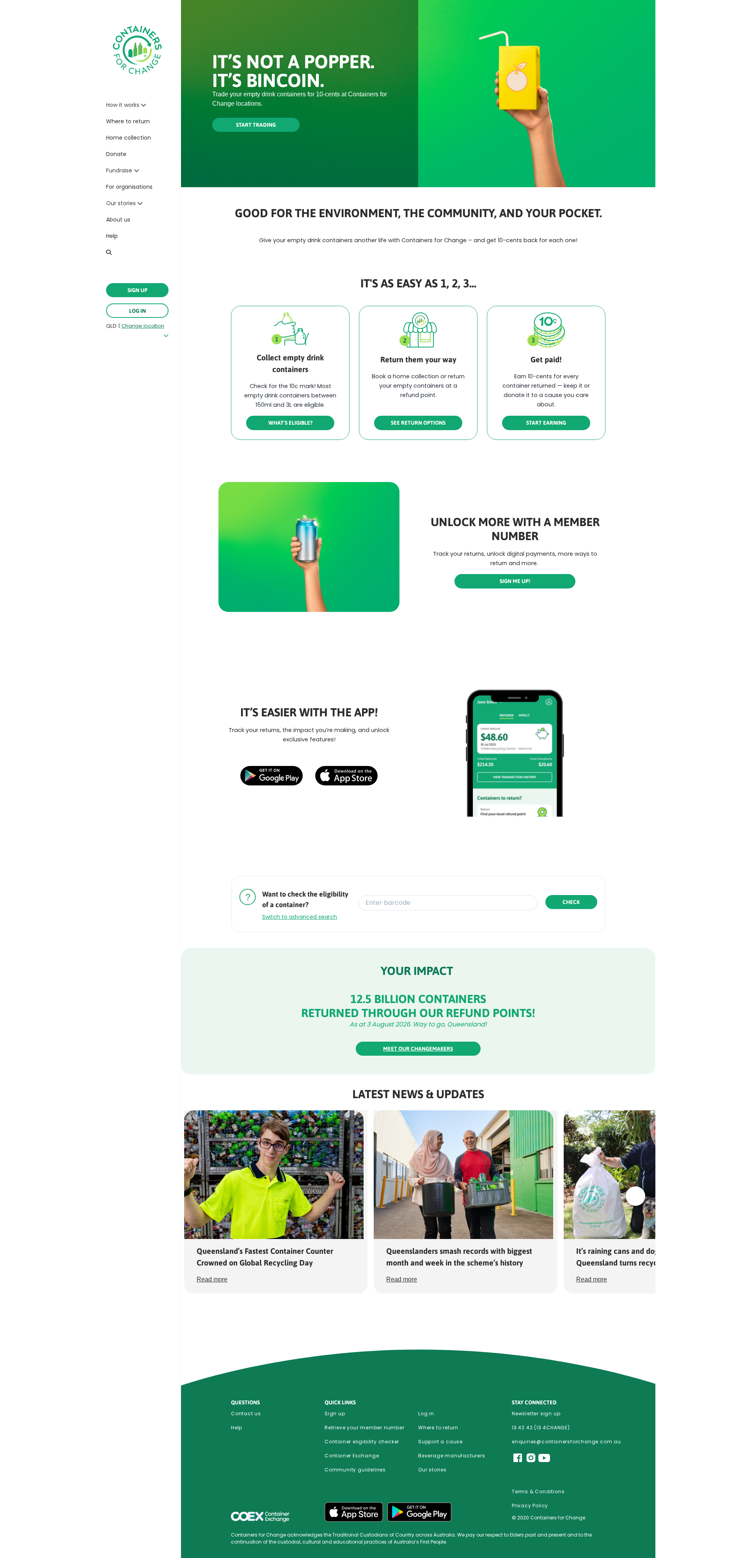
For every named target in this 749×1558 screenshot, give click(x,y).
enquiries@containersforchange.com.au (558, 1441)
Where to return (128, 121)
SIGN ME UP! (515, 581)
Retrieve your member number (365, 1427)
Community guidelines (355, 1469)
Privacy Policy (530, 1505)
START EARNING (546, 423)
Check (571, 902)
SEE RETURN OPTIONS (418, 423)
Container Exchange (352, 1455)
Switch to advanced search (299, 917)
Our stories (432, 1469)
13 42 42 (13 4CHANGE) (541, 1427)
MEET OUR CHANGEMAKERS (418, 1049)
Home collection (128, 138)
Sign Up (137, 290)
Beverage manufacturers (451, 1455)
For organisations (129, 187)
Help (112, 236)
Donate (116, 154)
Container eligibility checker (362, 1441)
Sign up (335, 1413)
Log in (137, 311)
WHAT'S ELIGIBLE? (290, 423)
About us (118, 219)
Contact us (246, 1413)
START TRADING (256, 125)
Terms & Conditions (538, 1491)
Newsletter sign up (536, 1413)
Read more (212, 1279)
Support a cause (440, 1441)
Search (110, 252)
